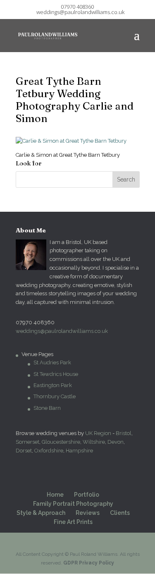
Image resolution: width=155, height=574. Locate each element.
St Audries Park (52, 362)
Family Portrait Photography (73, 503)
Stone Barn (47, 408)
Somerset (27, 442)
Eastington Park (52, 385)
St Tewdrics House (55, 374)
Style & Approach (41, 512)
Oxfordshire (48, 450)
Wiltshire (94, 442)
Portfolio (86, 494)
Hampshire (79, 450)
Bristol (123, 433)
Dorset (24, 450)
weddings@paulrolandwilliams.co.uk (62, 331)
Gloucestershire (61, 442)
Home (55, 494)
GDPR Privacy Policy (88, 563)
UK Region (98, 433)
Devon (115, 442)
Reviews (88, 512)
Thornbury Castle (54, 396)
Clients (120, 512)
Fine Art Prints (73, 522)
